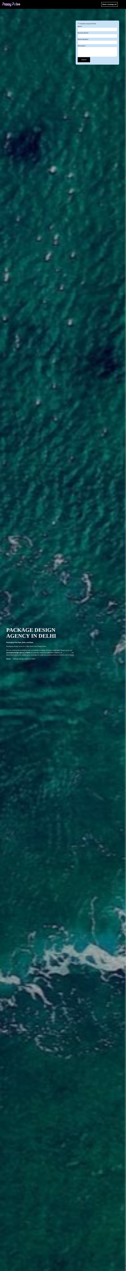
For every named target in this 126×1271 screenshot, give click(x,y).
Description (82, 46)
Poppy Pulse (66, 652)
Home (8, 659)
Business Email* (83, 33)
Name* (80, 26)
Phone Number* (83, 39)
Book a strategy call (109, 4)
